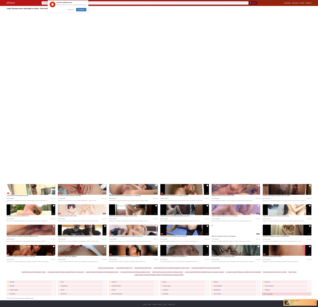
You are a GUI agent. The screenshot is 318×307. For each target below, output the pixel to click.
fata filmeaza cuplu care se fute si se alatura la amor (167, 272)
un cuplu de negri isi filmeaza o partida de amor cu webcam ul (66, 272)
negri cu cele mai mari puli (106, 268)
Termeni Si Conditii (157, 304)
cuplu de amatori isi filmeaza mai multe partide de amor (102, 272)
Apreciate (295, 3)
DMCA (149, 304)
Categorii (308, 3)
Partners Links (171, 304)
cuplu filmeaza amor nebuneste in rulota (33, 272)
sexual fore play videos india (143, 268)
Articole (145, 304)
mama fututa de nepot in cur (124, 268)
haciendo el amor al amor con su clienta (274, 272)
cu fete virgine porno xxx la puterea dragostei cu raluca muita (171, 268)
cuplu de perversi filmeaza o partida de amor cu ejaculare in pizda (204, 272)
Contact (165, 304)
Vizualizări (287, 3)
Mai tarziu (70, 9)
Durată (302, 3)
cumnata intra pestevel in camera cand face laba (205, 268)
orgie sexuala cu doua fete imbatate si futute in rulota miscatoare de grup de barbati (159, 275)
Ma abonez (81, 9)
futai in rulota (292, 272)
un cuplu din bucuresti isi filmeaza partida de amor (135, 272)
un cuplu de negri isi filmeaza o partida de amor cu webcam (243, 272)
